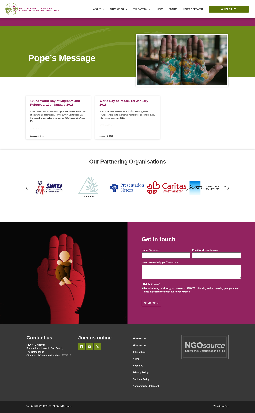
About (97, 9)
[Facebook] (81, 346)
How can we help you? (160, 262)
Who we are (139, 338)
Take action (139, 352)
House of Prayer (193, 9)
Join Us (173, 9)
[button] (27, 188)
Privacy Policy (141, 372)
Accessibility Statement (146, 386)
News (160, 9)
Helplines (138, 365)
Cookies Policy (141, 379)
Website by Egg (221, 406)
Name (150, 250)
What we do (117, 9)
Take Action (140, 9)
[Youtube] (89, 346)
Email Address (205, 250)
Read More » (36, 128)
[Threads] (97, 346)
